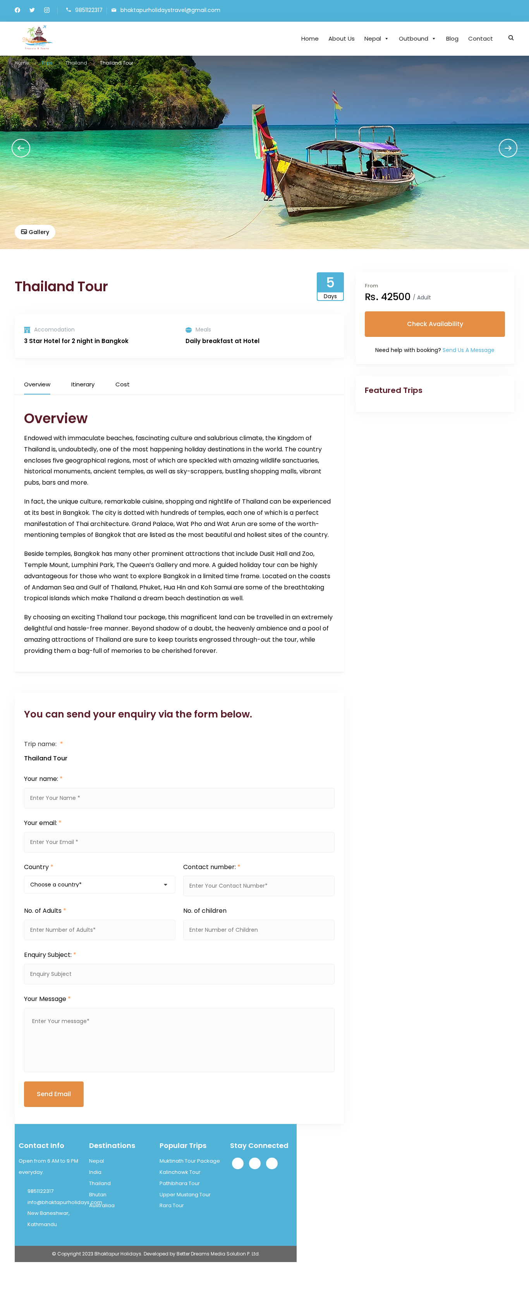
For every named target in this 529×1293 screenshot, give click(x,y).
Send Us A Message (469, 350)
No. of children (205, 910)
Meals (203, 329)
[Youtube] (272, 1163)
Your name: (43, 778)
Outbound (413, 38)
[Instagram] (255, 1163)
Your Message (47, 998)
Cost (122, 384)
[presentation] (21, 148)
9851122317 (89, 10)
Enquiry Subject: (50, 954)
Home (310, 38)
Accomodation (54, 329)
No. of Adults (45, 910)
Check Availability (435, 323)
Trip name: (43, 744)
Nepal (372, 38)
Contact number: (211, 867)
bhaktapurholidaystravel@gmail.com (170, 10)
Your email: (43, 822)
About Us (341, 38)
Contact (480, 38)
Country (38, 867)
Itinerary (82, 384)
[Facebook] (238, 1163)
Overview (37, 384)
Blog (452, 38)
